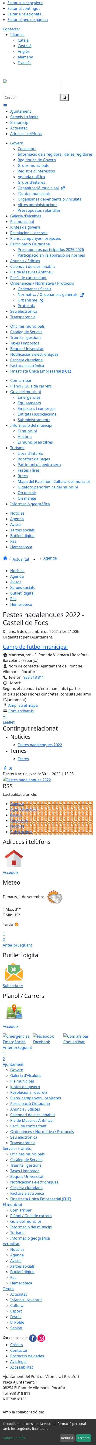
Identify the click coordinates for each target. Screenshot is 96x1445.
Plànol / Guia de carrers (31, 1215)
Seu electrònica (23, 1137)
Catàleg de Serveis (26, 1159)
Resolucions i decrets (29, 1092)
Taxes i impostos (24, 1170)
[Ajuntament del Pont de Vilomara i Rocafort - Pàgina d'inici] (32, 86)
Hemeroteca (21, 604)
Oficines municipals (27, 1154)
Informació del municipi (31, 1227)
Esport (16, 1311)
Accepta (83, 1438)
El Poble (17, 1322)
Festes (15, 1316)
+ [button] (4, 716)
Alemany (25, 57)
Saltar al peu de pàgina (27, 19)
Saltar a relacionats (24, 14)
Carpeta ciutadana (26, 1187)
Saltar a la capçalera (25, 2)
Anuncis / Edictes (25, 1109)
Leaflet (9, 722)
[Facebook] (33, 1337)
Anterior (10, 945)
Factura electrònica (27, 1193)
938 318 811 (33, 677)
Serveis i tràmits (17, 1148)
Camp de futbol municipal (35, 646)
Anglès (24, 51)
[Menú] (5, 105)
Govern (16, 1069)
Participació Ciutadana (30, 1103)
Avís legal (18, 1361)
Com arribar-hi (21, 711)
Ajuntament (13, 1064)
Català (23, 40)
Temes (8, 1288)
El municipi (12, 1204)
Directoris (19, 820)
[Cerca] (64, 97)
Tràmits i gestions (25, 1165)
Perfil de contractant (28, 1126)
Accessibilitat (21, 1367)
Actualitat (21, 559)
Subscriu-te (13, 985)
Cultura (16, 1305)
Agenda (50, 558)
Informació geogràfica (30, 1238)
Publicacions (21, 831)
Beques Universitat (27, 1176)
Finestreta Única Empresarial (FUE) (40, 1198)
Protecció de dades (27, 1356)
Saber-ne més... (15, 1438)
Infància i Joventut (26, 1299)
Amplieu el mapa (23, 705)
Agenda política (24, 809)
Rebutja (67, 1438)
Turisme (17, 1232)
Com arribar (21, 1210)
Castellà (24, 45)
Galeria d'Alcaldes (25, 1075)
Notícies (17, 570)
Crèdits (16, 1344)
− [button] (6, 716)
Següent (24, 945)
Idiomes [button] (17, 34)
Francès (24, 62)
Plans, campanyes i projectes (35, 1098)
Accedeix (10, 872)
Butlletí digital (22, 593)
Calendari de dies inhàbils (32, 1114)
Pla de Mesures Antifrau (31, 1120)
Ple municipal (22, 1081)
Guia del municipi (25, 1221)
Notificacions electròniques (34, 1182)
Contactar (11, 29)
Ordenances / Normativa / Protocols (42, 1131)
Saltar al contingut (23, 8)
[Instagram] (41, 1337)
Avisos (15, 581)
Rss (13, 598)
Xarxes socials (22, 587)
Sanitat (16, 1327)
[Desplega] (34, 559)
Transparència (22, 1142)
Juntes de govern (25, 1086)
